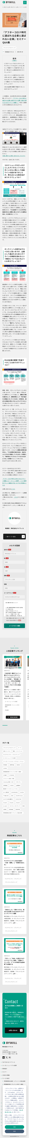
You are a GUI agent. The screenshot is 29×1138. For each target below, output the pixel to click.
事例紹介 (4, 1068)
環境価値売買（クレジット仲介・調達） (14, 1084)
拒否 (14, 1131)
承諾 (14, 1127)
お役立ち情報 (6, 1075)
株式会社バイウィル (9, 51)
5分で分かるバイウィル (8, 1062)
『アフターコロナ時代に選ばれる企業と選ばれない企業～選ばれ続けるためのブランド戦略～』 (14, 100)
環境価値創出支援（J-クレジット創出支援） (15, 1081)
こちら (13, 489)
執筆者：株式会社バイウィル (14, 528)
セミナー (4, 1072)
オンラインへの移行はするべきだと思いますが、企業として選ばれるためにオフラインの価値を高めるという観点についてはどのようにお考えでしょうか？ (14, 79)
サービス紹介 (6, 1078)
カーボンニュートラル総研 (9, 1065)
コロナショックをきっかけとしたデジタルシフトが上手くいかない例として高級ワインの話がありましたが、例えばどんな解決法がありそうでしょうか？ (14, 68)
